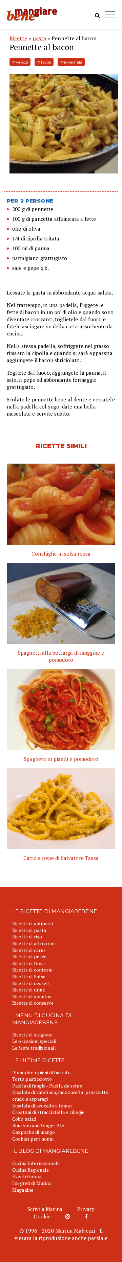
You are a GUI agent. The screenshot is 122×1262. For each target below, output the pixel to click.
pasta (39, 38)
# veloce (20, 62)
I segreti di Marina (32, 1183)
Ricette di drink (28, 989)
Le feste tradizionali (34, 1048)
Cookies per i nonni (33, 1139)
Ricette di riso (27, 936)
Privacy (86, 1209)
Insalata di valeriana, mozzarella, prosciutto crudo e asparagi (60, 1095)
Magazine (22, 1190)
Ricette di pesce (29, 956)
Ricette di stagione (32, 1034)
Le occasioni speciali (34, 1041)
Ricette (18, 38)
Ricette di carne (29, 950)
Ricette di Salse (28, 976)
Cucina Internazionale (36, 1163)
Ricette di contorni (32, 969)
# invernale (71, 62)
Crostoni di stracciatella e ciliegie (48, 1112)
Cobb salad (24, 1119)
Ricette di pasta (29, 930)
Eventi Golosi (26, 1176)
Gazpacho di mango (33, 1132)
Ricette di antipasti (32, 923)
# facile (44, 62)
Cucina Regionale (30, 1170)
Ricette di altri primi (34, 943)
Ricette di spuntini (32, 996)
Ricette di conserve (33, 1003)
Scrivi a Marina (44, 1209)
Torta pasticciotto (32, 1079)
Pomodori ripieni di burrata (41, 1072)
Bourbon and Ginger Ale (38, 1125)
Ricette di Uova (28, 963)
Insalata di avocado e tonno (42, 1105)
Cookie (42, 1216)
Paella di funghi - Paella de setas (47, 1085)
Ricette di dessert (31, 983)
